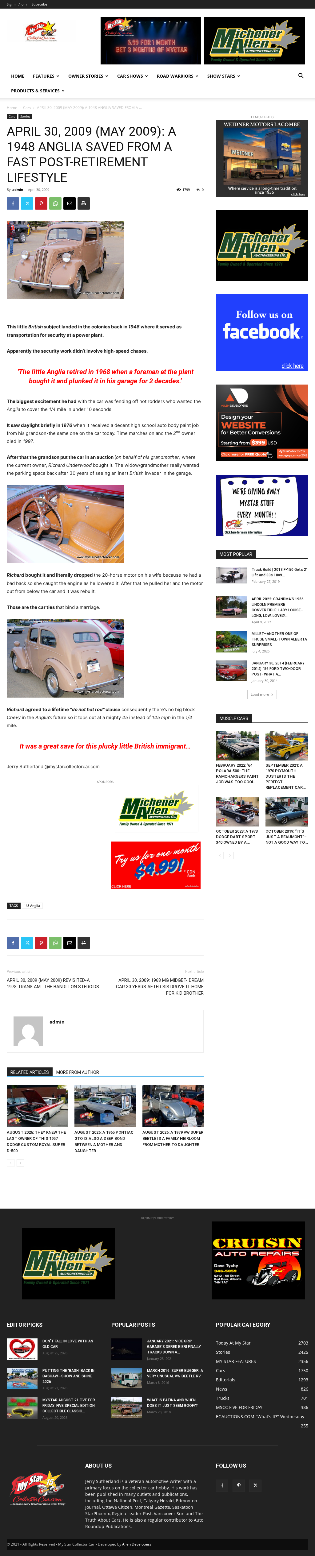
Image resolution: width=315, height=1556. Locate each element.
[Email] (69, 203)
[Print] (84, 203)
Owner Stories (85, 76)
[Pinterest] (41, 203)
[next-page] (20, 1163)
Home (17, 76)
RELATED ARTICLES (29, 1072)
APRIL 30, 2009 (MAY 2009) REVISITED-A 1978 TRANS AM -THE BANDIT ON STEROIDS (53, 983)
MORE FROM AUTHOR (77, 1072)
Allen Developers (136, 1544)
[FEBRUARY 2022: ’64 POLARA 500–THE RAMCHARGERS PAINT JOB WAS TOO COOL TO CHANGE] (237, 746)
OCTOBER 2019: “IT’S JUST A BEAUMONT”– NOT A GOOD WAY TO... (286, 837)
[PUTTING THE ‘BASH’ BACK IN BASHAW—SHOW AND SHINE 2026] (22, 1378)
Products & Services (35, 91)
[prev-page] (10, 1163)
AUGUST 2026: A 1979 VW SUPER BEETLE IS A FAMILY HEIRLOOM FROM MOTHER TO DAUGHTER (172, 1138)
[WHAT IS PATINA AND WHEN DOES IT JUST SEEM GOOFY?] (126, 1407)
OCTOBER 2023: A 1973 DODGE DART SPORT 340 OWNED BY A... (237, 837)
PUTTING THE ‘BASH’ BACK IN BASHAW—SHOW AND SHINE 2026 (68, 1376)
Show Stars (221, 76)
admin (17, 189)
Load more (260, 694)
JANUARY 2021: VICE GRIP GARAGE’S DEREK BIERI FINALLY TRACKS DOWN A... (174, 1346)
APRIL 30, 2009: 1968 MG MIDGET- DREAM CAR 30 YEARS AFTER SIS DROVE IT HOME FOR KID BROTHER (160, 986)
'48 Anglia (32, 905)
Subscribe (39, 4)
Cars (27, 107)
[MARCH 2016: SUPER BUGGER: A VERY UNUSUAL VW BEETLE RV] (126, 1378)
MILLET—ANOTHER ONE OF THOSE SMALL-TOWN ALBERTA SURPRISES (279, 639)
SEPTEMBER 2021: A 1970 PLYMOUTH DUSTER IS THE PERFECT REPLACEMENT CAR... (285, 776)
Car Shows (130, 76)
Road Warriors (175, 76)
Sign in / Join (17, 4)
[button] (300, 76)
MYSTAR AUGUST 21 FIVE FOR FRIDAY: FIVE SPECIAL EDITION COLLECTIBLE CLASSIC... (68, 1405)
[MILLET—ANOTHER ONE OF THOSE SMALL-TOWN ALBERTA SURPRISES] (231, 641)
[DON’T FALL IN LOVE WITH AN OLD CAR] (22, 1349)
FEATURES (43, 76)
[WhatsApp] (55, 203)
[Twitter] (27, 203)
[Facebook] (13, 203)
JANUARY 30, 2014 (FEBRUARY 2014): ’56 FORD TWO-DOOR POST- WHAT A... (278, 668)
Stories (25, 116)
